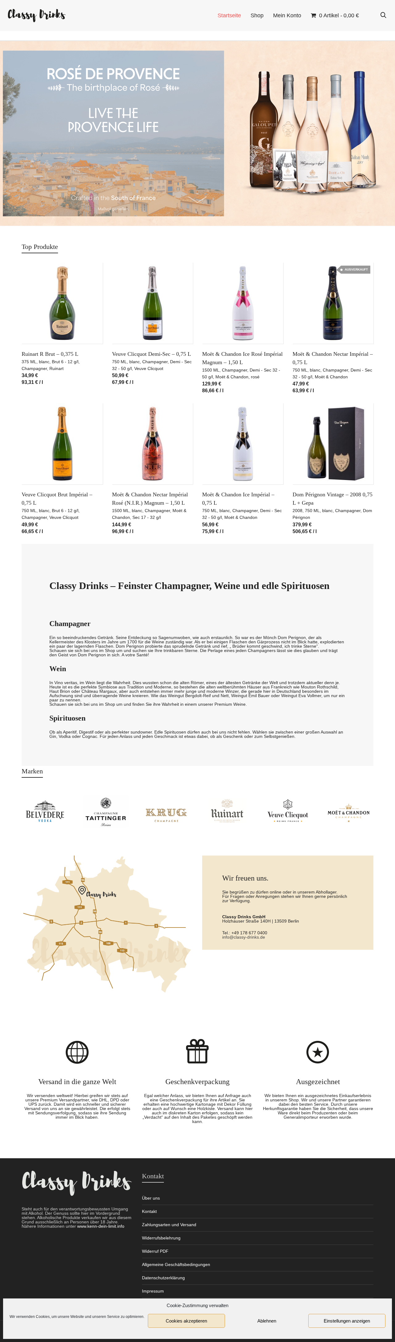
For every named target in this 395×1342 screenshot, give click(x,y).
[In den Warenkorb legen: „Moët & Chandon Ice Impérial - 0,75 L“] (216, 470)
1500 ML (210, 370)
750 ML (119, 361)
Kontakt (149, 1211)
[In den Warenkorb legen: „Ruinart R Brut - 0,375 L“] (35, 329)
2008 (297, 510)
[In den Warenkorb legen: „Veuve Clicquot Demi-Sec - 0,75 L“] (126, 329)
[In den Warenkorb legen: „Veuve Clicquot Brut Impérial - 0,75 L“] (35, 470)
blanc (44, 361)
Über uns (151, 1198)
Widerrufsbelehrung (161, 1237)
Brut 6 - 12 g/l (65, 361)
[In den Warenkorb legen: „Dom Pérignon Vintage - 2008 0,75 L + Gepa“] (306, 470)
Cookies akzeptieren (186, 1320)
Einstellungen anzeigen (347, 1320)
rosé (255, 376)
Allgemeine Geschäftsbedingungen (176, 1264)
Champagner (34, 368)
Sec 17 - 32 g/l (146, 517)
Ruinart (56, 368)
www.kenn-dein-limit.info (100, 1226)
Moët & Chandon (231, 376)
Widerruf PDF (155, 1251)
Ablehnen (266, 1320)
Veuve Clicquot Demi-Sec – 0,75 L (151, 354)
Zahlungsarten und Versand (169, 1224)
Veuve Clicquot (148, 368)
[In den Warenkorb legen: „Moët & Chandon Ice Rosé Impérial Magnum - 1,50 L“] (216, 329)
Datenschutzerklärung (163, 1277)
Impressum (153, 1291)
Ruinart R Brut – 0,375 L (50, 354)
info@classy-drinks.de (243, 937)
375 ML (29, 361)
